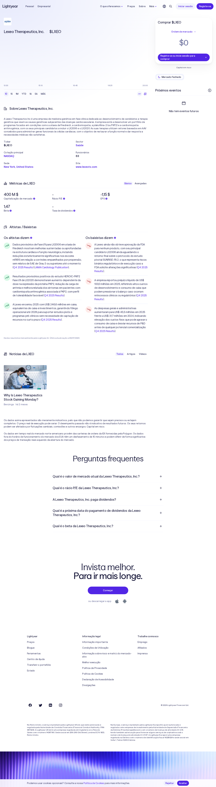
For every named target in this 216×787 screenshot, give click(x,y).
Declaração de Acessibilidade (98, 679)
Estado (31, 670)
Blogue (31, 647)
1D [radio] (6, 93)
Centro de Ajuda (36, 659)
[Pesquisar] (170, 6)
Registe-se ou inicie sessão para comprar (177, 57)
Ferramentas (34, 653)
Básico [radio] (128, 183)
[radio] (139, 93)
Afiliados (142, 647)
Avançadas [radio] (140, 183)
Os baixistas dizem (99, 238)
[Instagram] (60, 705)
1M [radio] (17, 93)
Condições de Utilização (95, 647)
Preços (131, 6)
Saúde (79, 145)
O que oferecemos (110, 6)
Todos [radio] (119, 354)
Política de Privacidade (94, 668)
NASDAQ (9, 156)
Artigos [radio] (131, 354)
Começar (108, 590)
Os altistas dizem (16, 238)
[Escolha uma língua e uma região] (164, 6)
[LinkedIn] (50, 705)
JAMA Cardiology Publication (51, 267)
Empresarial (44, 6)
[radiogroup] (25, 93)
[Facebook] (30, 705)
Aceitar (183, 783)
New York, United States (18, 166)
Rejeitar (169, 783)
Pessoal (29, 6)
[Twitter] (40, 705)
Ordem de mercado (181, 31)
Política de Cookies (92, 673)
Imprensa (143, 653)
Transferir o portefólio (39, 664)
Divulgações (88, 685)
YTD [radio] (24, 93)
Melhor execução (91, 662)
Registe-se (205, 6)
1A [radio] (31, 93)
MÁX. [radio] (43, 93)
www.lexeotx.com (86, 166)
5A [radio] (36, 93)
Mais (151, 6)
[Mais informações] (209, 90)
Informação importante (95, 642)
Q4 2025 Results (23, 267)
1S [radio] (12, 93)
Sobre (142, 6)
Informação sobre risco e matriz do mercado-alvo (107, 655)
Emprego (143, 642)
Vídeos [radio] (142, 354)
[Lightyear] (10, 6)
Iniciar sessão (185, 6)
